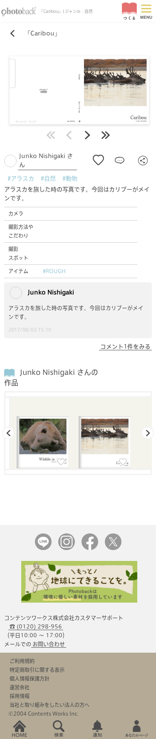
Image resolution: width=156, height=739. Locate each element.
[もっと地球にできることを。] (79, 601)
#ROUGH (54, 271)
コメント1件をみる (125, 346)
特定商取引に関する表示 (37, 669)
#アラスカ (20, 178)
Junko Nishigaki (50, 292)
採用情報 (20, 696)
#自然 (48, 178)
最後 (106, 135)
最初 (51, 135)
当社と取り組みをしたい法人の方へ (49, 704)
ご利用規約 (22, 661)
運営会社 (20, 687)
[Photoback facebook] (89, 548)
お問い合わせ (48, 644)
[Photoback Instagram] (66, 548)
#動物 (69, 178)
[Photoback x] (113, 548)
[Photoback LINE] (43, 548)
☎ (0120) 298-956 (36, 626)
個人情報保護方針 (30, 678)
